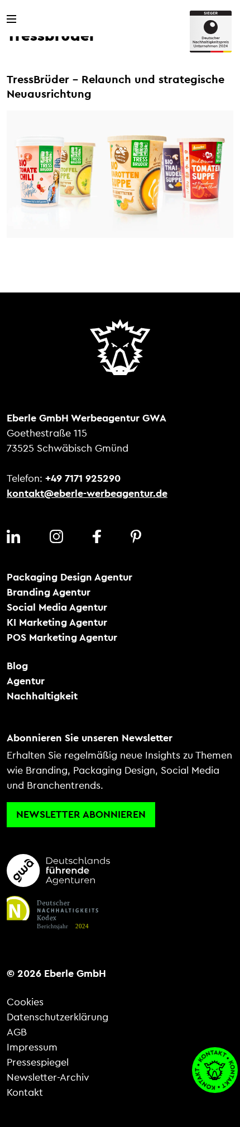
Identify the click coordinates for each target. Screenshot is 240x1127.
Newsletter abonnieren (81, 814)
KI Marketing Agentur (57, 622)
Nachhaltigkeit (42, 696)
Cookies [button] (25, 1002)
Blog (17, 666)
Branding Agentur (48, 592)
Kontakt (25, 1092)
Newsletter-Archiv (48, 1077)
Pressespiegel (38, 1062)
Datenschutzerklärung (57, 1017)
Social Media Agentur (57, 607)
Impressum (32, 1047)
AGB (17, 1032)
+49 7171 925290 (83, 478)
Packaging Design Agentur (69, 577)
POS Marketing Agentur (62, 637)
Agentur (26, 681)
